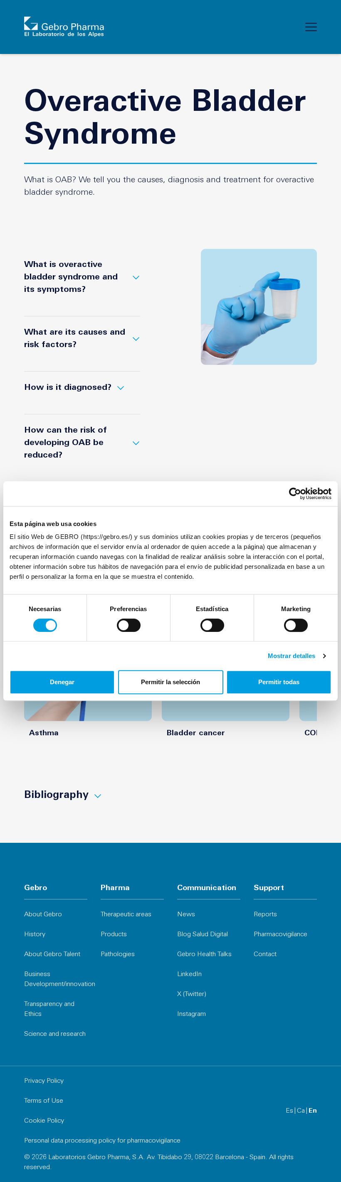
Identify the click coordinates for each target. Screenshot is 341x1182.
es (289, 1111)
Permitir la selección (170, 681)
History (34, 934)
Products (114, 934)
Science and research (55, 1034)
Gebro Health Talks (204, 954)
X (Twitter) (191, 994)
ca (301, 1111)
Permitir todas (278, 681)
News (186, 914)
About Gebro (43, 914)
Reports (265, 914)
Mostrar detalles (292, 655)
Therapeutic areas (126, 914)
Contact (265, 954)
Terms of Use (43, 1101)
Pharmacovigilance (280, 934)
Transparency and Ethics (49, 1009)
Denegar (62, 681)
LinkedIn (189, 974)
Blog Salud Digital (202, 934)
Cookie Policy (44, 1121)
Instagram (191, 1014)
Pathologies (118, 954)
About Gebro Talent (52, 954)
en (313, 1111)
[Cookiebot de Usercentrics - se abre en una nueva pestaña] (295, 493)
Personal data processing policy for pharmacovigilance (102, 1141)
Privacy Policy (44, 1081)
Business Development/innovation (55, 979)
